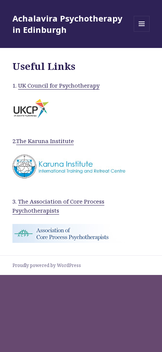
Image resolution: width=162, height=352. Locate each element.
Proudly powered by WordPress (46, 265)
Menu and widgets (142, 31)
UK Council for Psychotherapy (58, 85)
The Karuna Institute (45, 141)
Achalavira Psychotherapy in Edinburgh (67, 23)
